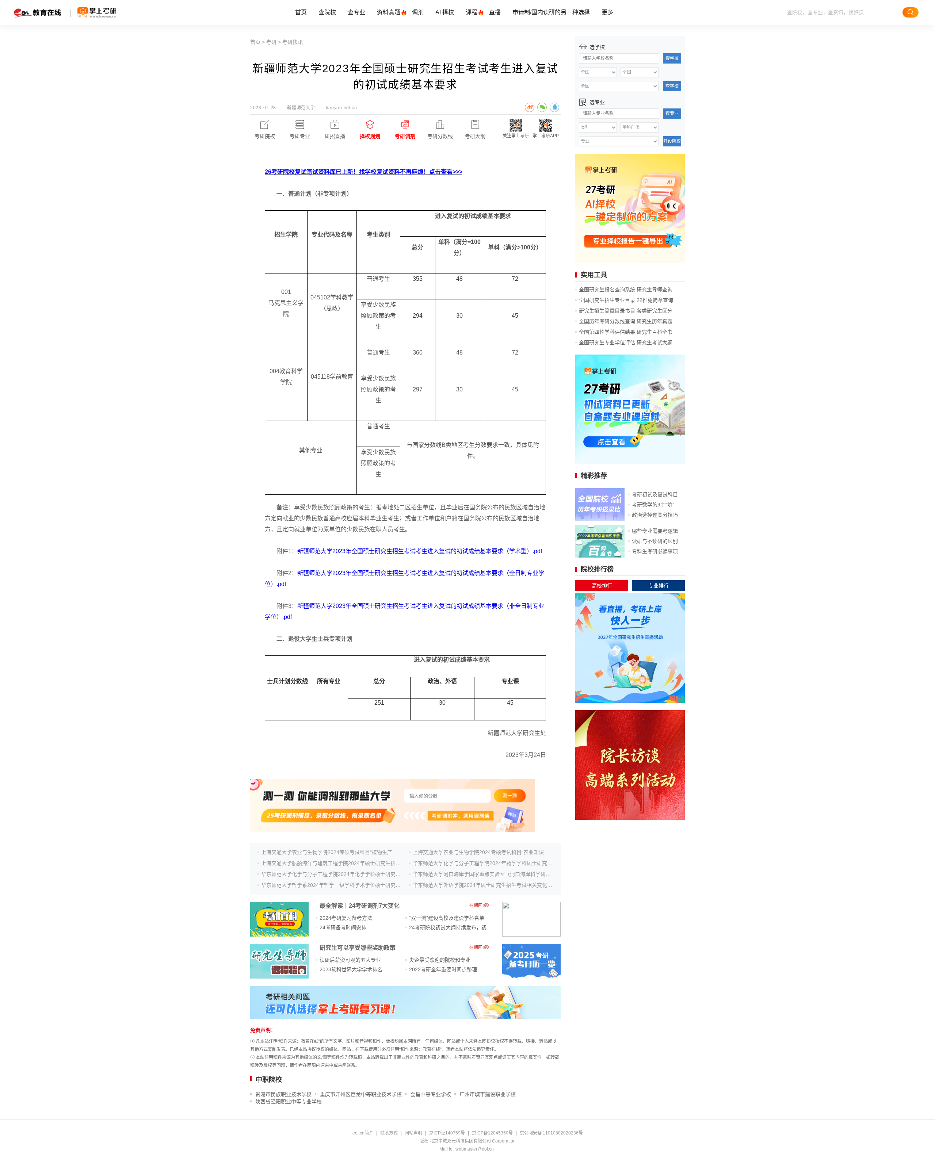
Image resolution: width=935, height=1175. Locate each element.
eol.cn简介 (362, 1133)
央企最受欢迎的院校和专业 (439, 960)
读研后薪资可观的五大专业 (350, 960)
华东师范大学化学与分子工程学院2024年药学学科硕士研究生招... (487, 863)
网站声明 (413, 1133)
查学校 (672, 86)
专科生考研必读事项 (655, 551)
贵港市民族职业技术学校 (283, 1094)
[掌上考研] (96, 12)
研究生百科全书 (654, 332)
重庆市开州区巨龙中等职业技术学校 (361, 1094)
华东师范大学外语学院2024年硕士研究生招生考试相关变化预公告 (487, 885)
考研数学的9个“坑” (653, 505)
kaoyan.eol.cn (341, 107)
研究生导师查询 (654, 289)
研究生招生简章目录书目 (607, 311)
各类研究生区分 (654, 311)
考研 (271, 42)
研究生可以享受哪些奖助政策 (358, 948)
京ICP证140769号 (447, 1133)
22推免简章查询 (655, 300)
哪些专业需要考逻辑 (655, 531)
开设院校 (672, 141)
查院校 (327, 12)
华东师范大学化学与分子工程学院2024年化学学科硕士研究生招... (335, 874)
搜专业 (672, 113)
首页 (301, 12)
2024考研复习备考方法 (346, 918)
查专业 (356, 12)
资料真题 (388, 12)
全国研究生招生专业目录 (607, 300)
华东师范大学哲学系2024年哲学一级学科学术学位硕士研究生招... (335, 885)
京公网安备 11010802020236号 (551, 1133)
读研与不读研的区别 (655, 541)
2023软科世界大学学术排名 (351, 969)
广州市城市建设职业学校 (487, 1094)
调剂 (418, 12)
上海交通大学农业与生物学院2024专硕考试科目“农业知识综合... (485, 852)
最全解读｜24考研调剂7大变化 (360, 906)
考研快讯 (292, 42)
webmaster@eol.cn (474, 1149)
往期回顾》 (480, 905)
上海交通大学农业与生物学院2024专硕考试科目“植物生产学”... (332, 852)
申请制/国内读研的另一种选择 (551, 12)
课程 (471, 12)
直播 (495, 12)
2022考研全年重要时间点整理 (443, 969)
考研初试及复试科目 (655, 494)
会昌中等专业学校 (430, 1094)
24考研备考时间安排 (343, 927)
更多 (607, 12)
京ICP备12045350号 (492, 1133)
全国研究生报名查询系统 (607, 289)
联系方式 (389, 1133)
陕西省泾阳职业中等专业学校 (288, 1102)
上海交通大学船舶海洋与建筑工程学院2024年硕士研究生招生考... (335, 863)
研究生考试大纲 (654, 342)
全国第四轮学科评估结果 (607, 332)
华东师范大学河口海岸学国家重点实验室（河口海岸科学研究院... (486, 874)
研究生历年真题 (654, 321)
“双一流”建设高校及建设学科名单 (446, 918)
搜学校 (672, 58)
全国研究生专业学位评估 (607, 342)
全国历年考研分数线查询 (607, 321)
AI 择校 (444, 12)
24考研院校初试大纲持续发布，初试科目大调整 (463, 927)
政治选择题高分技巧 (655, 515)
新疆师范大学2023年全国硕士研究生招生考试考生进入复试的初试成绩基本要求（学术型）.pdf (419, 551)
